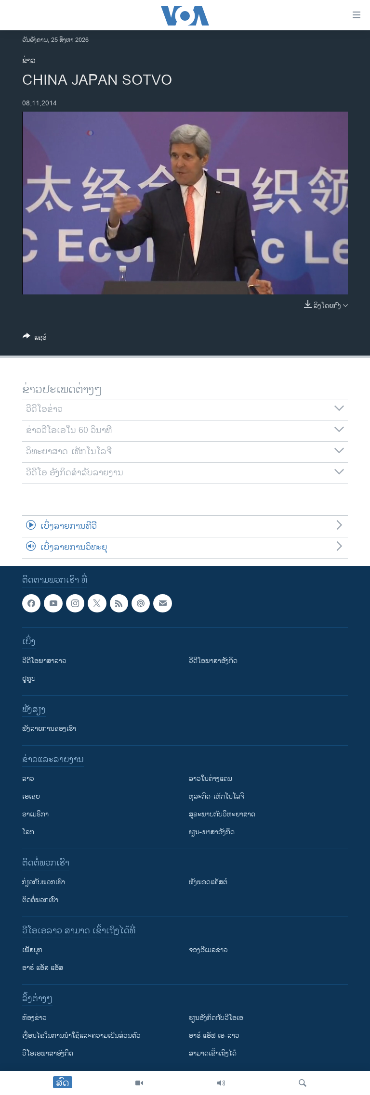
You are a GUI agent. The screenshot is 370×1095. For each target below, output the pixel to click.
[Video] (139, 1083)
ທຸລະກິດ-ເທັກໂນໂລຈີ (216, 796)
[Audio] (221, 1083)
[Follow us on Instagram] (75, 603)
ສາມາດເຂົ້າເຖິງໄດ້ (213, 1053)
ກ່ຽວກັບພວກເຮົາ (43, 882)
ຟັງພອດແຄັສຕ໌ (208, 882)
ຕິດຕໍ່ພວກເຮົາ (40, 900)
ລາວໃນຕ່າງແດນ (210, 779)
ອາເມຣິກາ (35, 814)
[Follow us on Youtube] (53, 603)
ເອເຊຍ (31, 796)
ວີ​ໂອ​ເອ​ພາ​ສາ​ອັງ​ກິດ (47, 1053)
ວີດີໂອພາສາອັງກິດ (213, 661)
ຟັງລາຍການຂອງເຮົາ (49, 729)
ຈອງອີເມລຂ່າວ (208, 950)
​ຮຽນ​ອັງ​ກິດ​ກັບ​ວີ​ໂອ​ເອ (216, 1018)
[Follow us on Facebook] (31, 603)
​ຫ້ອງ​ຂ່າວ (34, 1018)
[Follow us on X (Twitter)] (97, 603)
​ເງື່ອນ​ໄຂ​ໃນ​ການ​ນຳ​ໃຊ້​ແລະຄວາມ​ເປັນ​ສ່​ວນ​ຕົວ (81, 1036)
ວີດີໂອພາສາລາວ (44, 661)
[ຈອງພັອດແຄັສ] (162, 603)
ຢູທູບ (29, 679)
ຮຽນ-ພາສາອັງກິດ (212, 832)
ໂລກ (28, 832)
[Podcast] (141, 603)
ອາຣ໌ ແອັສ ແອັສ (42, 968)
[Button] (35, 339)
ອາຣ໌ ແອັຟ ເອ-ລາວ (214, 1036)
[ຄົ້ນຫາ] (302, 1083)
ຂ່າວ (29, 60)
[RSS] (119, 603)
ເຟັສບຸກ (32, 950)
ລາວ (28, 779)
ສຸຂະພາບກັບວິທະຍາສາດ (222, 814)
